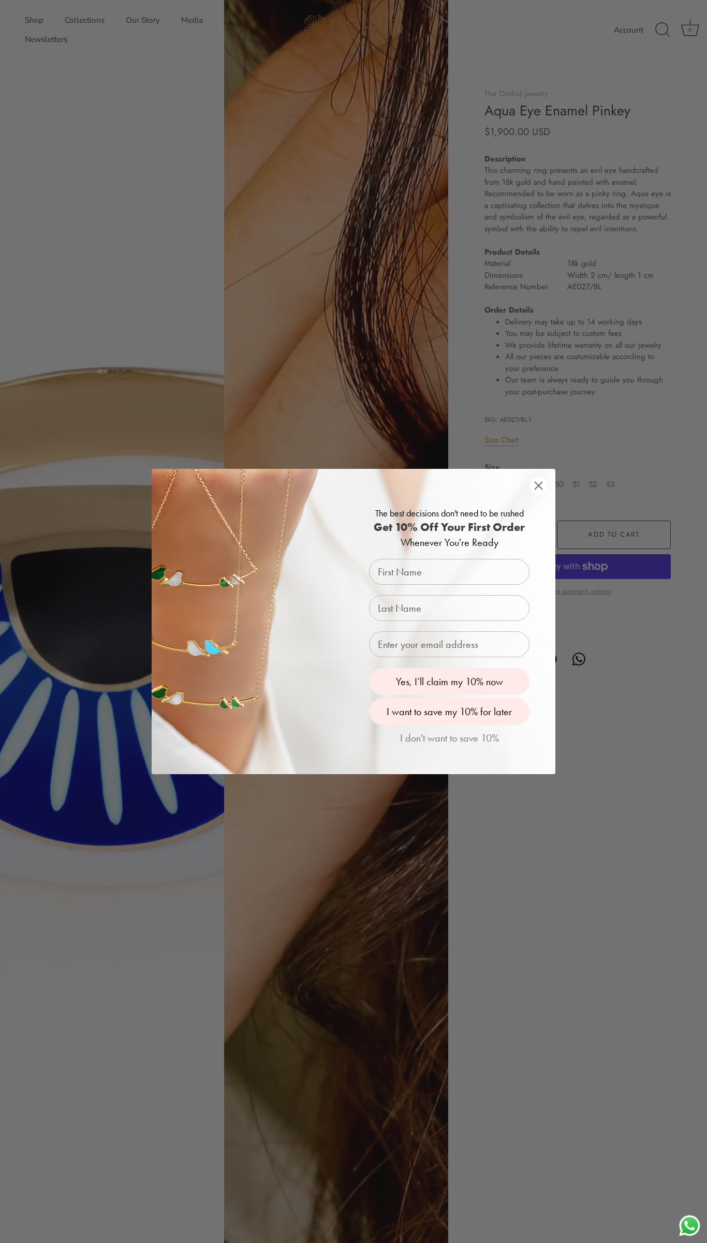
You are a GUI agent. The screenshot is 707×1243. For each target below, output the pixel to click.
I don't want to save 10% (449, 738)
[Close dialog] (538, 486)
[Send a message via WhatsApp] (689, 1226)
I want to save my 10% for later (449, 711)
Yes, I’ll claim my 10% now (449, 681)
